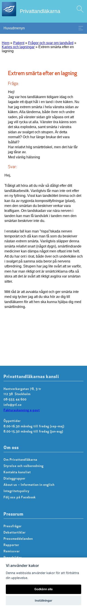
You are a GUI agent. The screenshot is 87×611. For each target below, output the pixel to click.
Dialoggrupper (14, 478)
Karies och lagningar (18, 47)
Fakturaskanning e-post (22, 410)
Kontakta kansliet (17, 472)
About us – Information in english (29, 485)
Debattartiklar (15, 532)
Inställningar (43, 600)
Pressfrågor (13, 526)
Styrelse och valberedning (24, 466)
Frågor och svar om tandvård (50, 43)
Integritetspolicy (16, 491)
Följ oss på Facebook (20, 497)
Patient (18, 43)
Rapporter (11, 545)
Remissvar (12, 551)
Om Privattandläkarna (20, 460)
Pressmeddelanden (18, 539)
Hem (5, 43)
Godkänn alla (43, 589)
